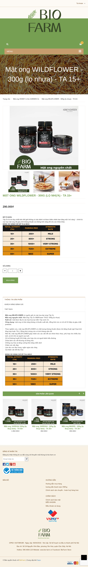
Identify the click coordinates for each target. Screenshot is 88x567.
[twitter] (7, 464)
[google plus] (10, 464)
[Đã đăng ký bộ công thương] (13, 468)
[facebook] (4, 464)
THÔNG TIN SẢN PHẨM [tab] (13, 299)
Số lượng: (7, 266)
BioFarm (22, 560)
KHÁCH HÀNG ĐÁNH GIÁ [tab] (14, 304)
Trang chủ (6, 99)
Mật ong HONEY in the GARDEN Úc (26, 99)
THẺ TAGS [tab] (8, 309)
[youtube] (14, 464)
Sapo (39, 560)
